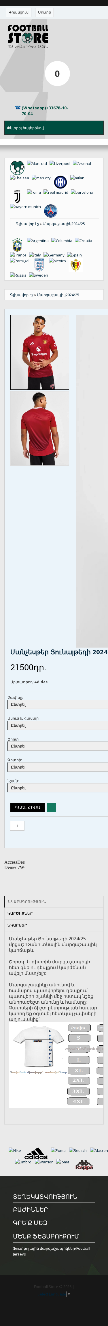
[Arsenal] (83, 163)
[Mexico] (59, 260)
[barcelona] (83, 192)
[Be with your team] (18, 163)
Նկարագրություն (27, 901)
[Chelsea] (21, 177)
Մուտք (44, 12)
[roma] (35, 192)
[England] (40, 260)
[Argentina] (39, 240)
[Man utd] (38, 163)
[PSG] (51, 206)
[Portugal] (21, 260)
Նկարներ (17, 925)
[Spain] (75, 255)
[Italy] (36, 255)
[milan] (78, 177)
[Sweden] (39, 275)
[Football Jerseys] (54, 37)
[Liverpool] (61, 163)
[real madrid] (57, 192)
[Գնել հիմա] (27, 807)
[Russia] (19, 275)
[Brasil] (18, 240)
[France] (19, 255)
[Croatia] (84, 240)
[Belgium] (77, 260)
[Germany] (55, 255)
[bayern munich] (26, 206)
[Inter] (61, 177)
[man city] (42, 177)
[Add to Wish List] (51, 807)
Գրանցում (19, 12)
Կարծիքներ (20, 913)
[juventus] (18, 192)
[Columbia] (63, 240)
